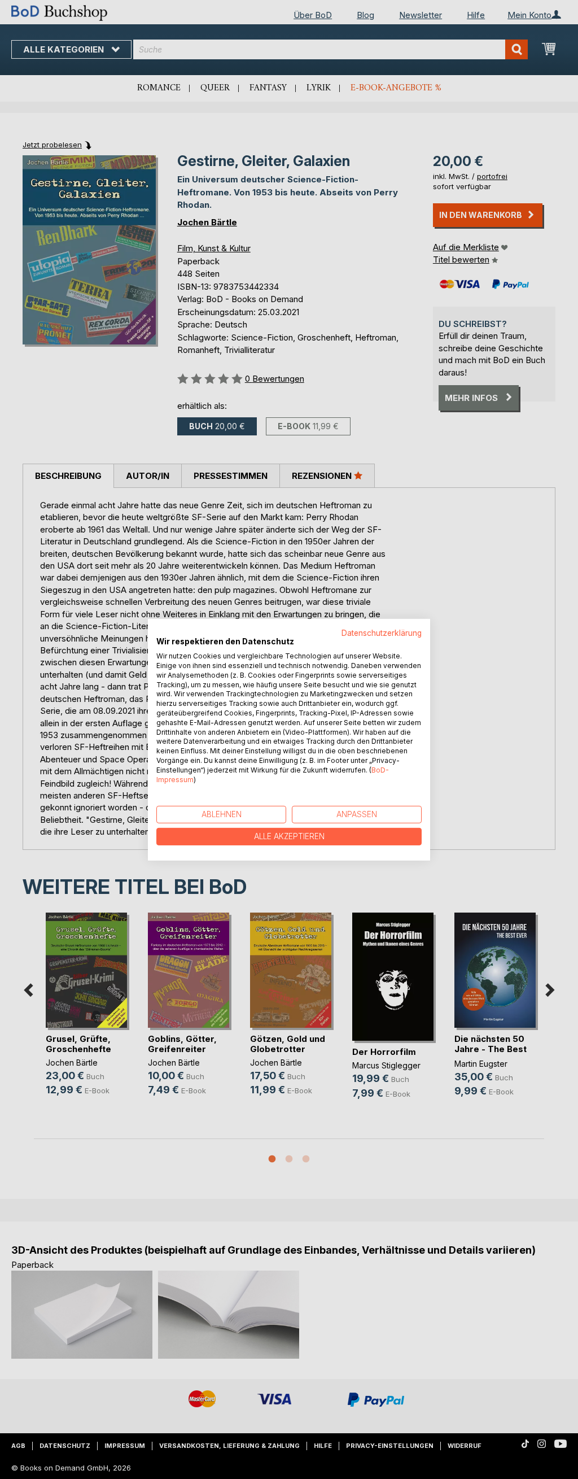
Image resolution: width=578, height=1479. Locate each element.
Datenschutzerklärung (381, 632)
